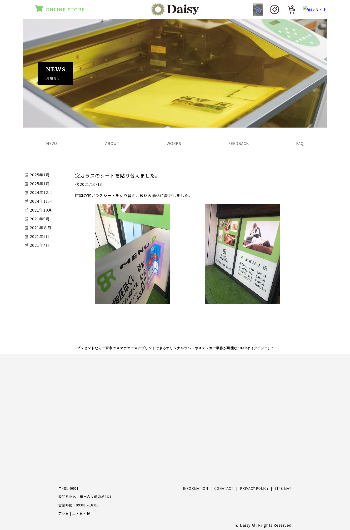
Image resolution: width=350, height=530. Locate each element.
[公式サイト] (258, 9)
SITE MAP (283, 488)
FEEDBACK (238, 143)
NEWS (52, 143)
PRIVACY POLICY (254, 488)
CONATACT (224, 488)
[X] (291, 9)
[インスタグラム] (274, 9)
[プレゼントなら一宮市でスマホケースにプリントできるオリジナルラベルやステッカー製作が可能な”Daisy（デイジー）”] (175, 13)
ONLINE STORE (65, 9)
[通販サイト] (315, 9)
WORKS (174, 143)
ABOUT (112, 143)
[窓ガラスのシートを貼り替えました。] (132, 300)
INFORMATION (195, 488)
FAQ (300, 143)
